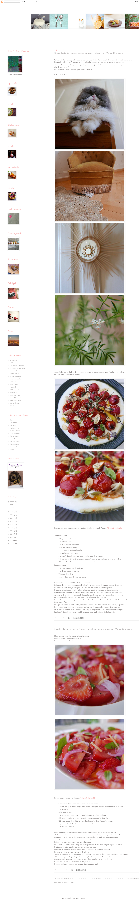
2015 (12, 524)
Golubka (12, 406)
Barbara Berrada (15, 447)
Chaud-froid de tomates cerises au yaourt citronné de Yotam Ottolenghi (88, 53)
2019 (12, 512)
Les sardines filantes (17, 365)
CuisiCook (13, 382)
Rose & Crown (15, 433)
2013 (12, 531)
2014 (12, 528)
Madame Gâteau (15, 376)
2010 (12, 540)
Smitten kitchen (15, 403)
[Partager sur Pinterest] (83, 618)
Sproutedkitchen (15, 400)
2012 (12, 534)
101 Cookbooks (15, 390)
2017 (12, 518)
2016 (12, 521)
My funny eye (14, 428)
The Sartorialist (15, 441)
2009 (12, 544)
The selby (13, 425)
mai (10, 508)
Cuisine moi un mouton (17, 363)
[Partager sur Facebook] (81, 618)
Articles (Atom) (69, 882)
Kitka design (14, 439)
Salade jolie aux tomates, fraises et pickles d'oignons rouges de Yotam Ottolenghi (93, 629)
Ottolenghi (13, 360)
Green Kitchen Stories (17, 398)
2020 (12, 502)
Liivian (12, 449)
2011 (12, 537)
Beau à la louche (15, 379)
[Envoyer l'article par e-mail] (69, 618)
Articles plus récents (62, 878)
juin (10, 505)
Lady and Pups (15, 395)
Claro (11, 420)
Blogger (82, 898)
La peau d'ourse (15, 371)
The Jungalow (14, 436)
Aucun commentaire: (62, 870)
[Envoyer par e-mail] (75, 618)
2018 (12, 515)
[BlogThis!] (77, 618)
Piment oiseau (14, 374)
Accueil (98, 878)
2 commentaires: (60, 618)
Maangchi (13, 387)
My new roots (14, 392)
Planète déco (14, 444)
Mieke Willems (15, 431)
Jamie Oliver (14, 384)
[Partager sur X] (79, 618)
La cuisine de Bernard (17, 368)
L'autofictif (13, 423)
